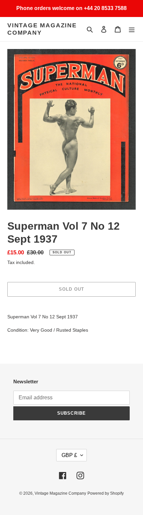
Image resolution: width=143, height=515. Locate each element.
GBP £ (69, 455)
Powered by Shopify (105, 493)
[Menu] (132, 29)
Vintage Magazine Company (42, 29)
